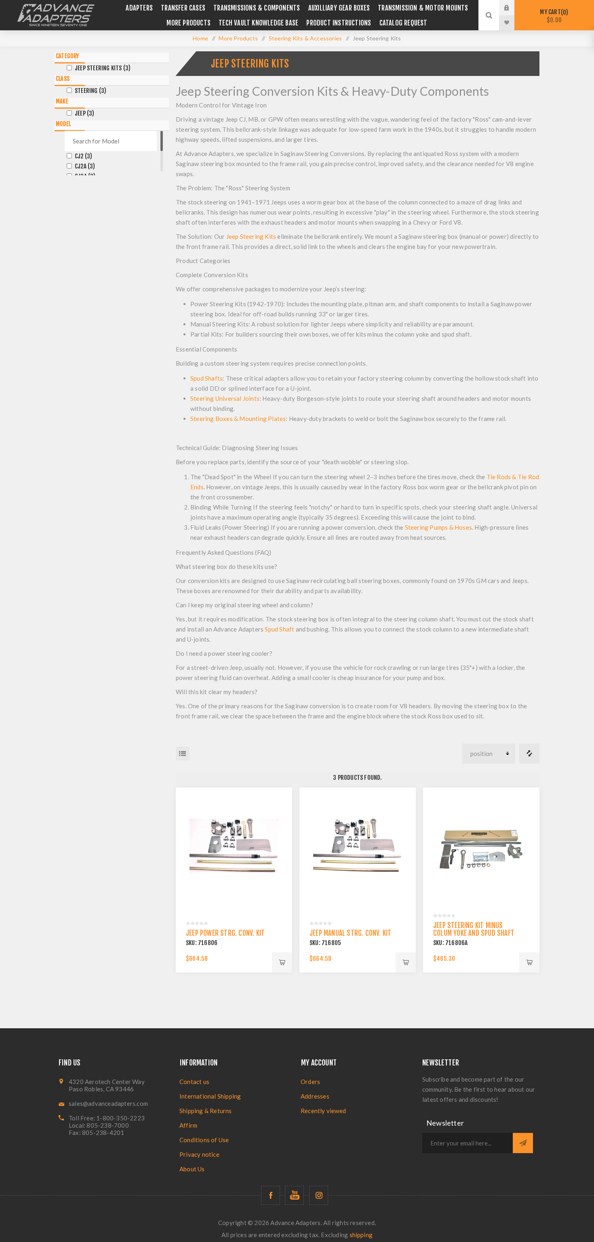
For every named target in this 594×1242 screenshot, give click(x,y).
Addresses (315, 1096)
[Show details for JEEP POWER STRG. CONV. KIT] (234, 845)
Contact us (194, 1081)
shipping (361, 1234)
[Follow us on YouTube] (294, 1195)
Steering (90, 91)
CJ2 (83, 156)
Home (200, 38)
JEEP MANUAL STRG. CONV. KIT (350, 933)
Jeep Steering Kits (103, 68)
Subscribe (523, 1143)
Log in (512, 7)
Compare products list (529, 753)
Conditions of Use (204, 1139)
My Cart (553, 16)
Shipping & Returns (205, 1110)
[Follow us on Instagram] (318, 1195)
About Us (192, 1169)
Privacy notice (199, 1154)
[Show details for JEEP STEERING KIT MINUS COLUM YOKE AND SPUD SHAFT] (481, 845)
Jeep (85, 113)
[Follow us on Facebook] (270, 1195)
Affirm (188, 1125)
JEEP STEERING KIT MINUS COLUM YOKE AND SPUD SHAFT (473, 929)
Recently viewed (323, 1110)
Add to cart (282, 962)
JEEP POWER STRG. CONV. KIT (225, 933)
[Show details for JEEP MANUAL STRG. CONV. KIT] (357, 845)
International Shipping (210, 1096)
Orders (310, 1081)
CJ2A (85, 166)
